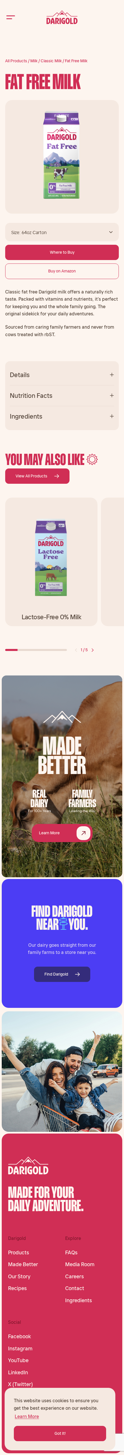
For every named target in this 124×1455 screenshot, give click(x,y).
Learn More (49, 832)
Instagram (20, 1348)
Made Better (23, 1264)
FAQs (71, 1252)
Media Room (80, 1264)
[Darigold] (62, 17)
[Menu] (10, 17)
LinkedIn (18, 1372)
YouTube (18, 1360)
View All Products (31, 476)
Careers (74, 1276)
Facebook (19, 1336)
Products (18, 1252)
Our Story (19, 1276)
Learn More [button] (27, 1416)
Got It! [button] (60, 1433)
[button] (76, 650)
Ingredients (78, 1300)
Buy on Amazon (62, 271)
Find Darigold (56, 974)
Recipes (17, 1288)
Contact (74, 1288)
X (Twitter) (20, 1384)
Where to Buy (62, 252)
